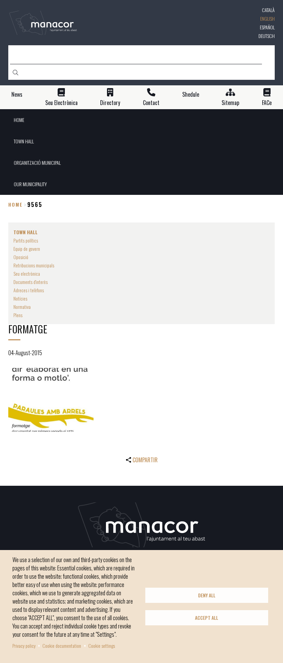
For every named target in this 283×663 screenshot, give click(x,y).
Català (268, 9)
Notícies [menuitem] (20, 298)
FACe (267, 102)
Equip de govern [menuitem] (26, 248)
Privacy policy (24, 645)
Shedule (190, 94)
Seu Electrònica (61, 102)
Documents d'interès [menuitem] (30, 281)
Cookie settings (101, 645)
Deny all (206, 595)
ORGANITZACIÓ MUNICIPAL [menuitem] (37, 162)
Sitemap (230, 102)
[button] (51, 400)
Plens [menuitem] (17, 315)
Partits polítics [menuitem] (25, 240)
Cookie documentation (61, 645)
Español (267, 27)
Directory (110, 102)
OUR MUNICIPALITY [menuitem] (30, 184)
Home (15, 204)
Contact (151, 102)
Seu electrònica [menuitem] (26, 273)
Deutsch (266, 35)
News (16, 94)
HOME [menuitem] (19, 119)
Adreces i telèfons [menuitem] (28, 290)
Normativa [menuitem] (22, 306)
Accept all (206, 617)
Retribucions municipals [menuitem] (33, 265)
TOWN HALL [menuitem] (24, 141)
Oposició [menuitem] (20, 257)
